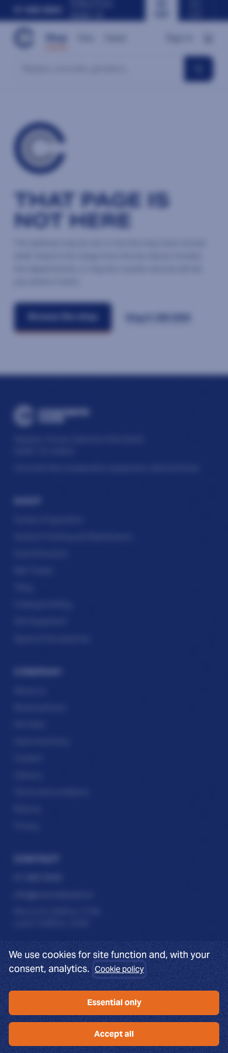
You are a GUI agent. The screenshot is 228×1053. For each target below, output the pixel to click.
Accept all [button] (114, 1034)
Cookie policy (119, 969)
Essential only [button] (114, 1002)
